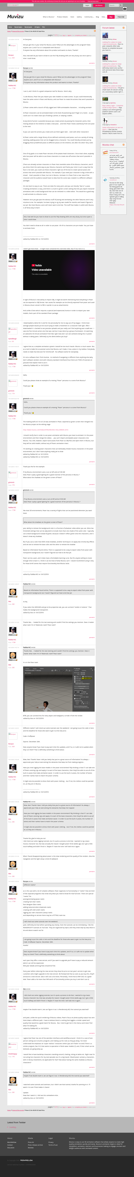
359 (13, 58)
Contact (10, 1145)
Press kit (31, 1142)
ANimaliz (115, 83)
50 (13, 341)
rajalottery (113, 103)
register (70, 35)
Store (72, 17)
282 (13, 604)
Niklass (115, 39)
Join (98, 5)
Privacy (50, 1142)
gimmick (11, 391)
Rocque (11, 55)
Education (10, 1148)
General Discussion (18, 31)
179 (13, 393)
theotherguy (12, 1054)
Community (88, 17)
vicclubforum (113, 180)
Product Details (62, 17)
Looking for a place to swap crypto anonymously (111, 43)
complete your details (81, 35)
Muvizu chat (108, 144)
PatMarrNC (12, 85)
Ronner (115, 61)
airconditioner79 (114, 152)
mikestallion (113, 124)
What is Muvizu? (48, 17)
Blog (97, 17)
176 (13, 1057)
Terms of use (53, 1145)
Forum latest (108, 27)
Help (103, 17)
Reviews (31, 1148)
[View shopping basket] (125, 8)
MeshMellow (11, 1142)
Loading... (13, 1127)
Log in (87, 5)
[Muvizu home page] (15, 16)
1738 (13, 88)
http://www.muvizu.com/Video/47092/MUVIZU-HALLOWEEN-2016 (45, 430)
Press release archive (35, 1145)
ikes (9, 601)
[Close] (101, 1)
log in (64, 35)
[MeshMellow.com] (26, 1160)
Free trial (121, 17)
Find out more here (93, 1)
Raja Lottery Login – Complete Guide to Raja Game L (112, 107)
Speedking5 (12, 339)
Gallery (79, 17)
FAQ (43, 27)
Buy (111, 17)
